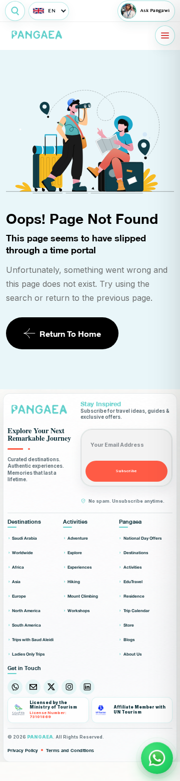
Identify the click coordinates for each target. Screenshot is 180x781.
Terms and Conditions (70, 750)
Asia (16, 581)
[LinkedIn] (87, 687)
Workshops (79, 610)
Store (129, 625)
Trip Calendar (137, 610)
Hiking (74, 581)
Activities (133, 567)
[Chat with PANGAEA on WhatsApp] (157, 758)
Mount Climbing (83, 596)
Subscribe (126, 471)
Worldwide (22, 552)
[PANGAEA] (38, 35)
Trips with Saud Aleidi (33, 639)
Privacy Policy (23, 750)
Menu (165, 35)
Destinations (136, 552)
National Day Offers (143, 538)
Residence (134, 596)
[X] (51, 687)
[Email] (33, 687)
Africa (18, 567)
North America (26, 610)
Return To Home (70, 333)
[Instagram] (69, 687)
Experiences (80, 567)
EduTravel (133, 581)
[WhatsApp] (15, 687)
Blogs (129, 639)
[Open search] (15, 11)
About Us (133, 654)
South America (26, 625)
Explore (75, 552)
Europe (19, 596)
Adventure (78, 538)
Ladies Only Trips (28, 654)
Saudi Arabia (24, 538)
